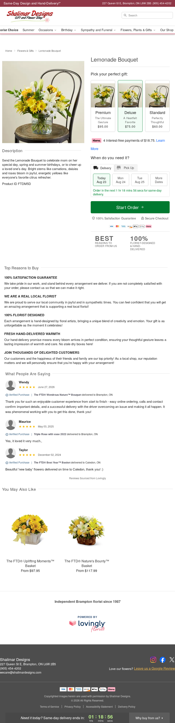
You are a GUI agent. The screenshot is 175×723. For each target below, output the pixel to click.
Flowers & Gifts (25, 50)
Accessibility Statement (99, 706)
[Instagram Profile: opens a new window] (153, 660)
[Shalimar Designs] (29, 16)
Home (8, 50)
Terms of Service (49, 706)
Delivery (105, 168)
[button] (164, 705)
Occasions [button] (46, 30)
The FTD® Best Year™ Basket (52, 462)
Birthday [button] (67, 30)
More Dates (159, 180)
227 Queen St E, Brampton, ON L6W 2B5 (28, 664)
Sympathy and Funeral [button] (97, 30)
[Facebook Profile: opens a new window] (163, 660)
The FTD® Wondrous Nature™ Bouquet (57, 395)
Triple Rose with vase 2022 (50, 434)
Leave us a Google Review (154, 668)
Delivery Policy (126, 706)
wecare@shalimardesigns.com (20, 672)
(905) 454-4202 (10, 668)
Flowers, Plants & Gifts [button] (137, 30)
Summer (28, 30)
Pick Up (129, 168)
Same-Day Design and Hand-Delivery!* (32, 3)
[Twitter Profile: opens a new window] (172, 660)
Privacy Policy (72, 706)
